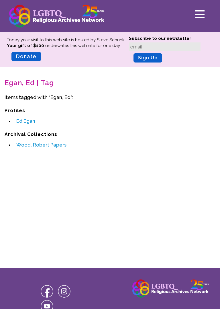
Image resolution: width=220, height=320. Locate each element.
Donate (26, 56)
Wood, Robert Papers (41, 145)
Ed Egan (25, 121)
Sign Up (148, 58)
